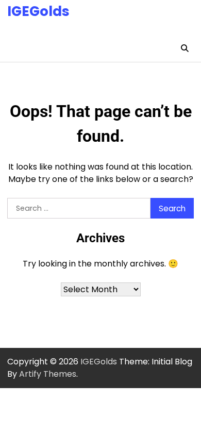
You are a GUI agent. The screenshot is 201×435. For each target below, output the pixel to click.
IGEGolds (38, 11)
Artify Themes (47, 374)
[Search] (184, 48)
